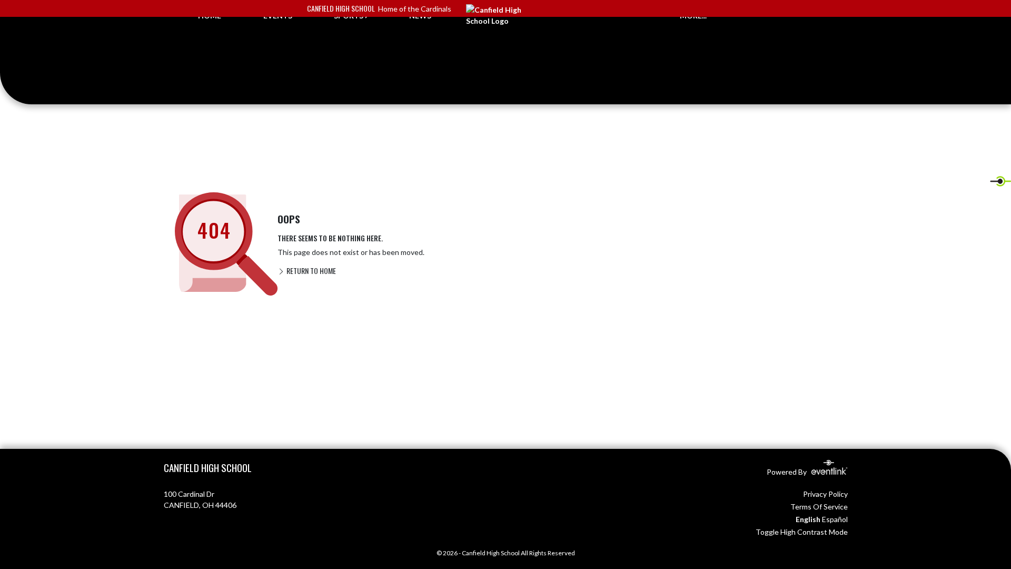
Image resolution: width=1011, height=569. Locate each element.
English (808, 519)
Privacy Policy (825, 493)
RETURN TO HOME (310, 270)
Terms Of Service (819, 506)
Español (835, 519)
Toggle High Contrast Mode (802, 531)
